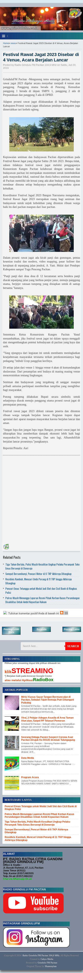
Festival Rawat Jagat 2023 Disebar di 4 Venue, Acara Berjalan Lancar (41, 57)
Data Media (27, 758)
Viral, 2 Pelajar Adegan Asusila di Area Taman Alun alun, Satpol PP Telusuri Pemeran (47, 719)
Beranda (42, 629)
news (13, 43)
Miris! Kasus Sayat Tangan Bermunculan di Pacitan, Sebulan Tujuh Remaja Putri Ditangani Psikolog (47, 700)
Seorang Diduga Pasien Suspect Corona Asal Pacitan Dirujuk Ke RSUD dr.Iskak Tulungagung (48, 738)
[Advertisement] (41, 498)
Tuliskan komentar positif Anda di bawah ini (33, 613)
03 (66, 613)
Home (6, 43)
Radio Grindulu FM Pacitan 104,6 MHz (41, 955)
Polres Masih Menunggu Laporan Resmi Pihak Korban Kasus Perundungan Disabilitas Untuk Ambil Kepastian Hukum (42, 600)
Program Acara (30, 777)
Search (73, 646)
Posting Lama (72, 629)
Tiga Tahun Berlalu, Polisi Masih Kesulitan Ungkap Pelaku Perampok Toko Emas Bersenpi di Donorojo (37, 823)
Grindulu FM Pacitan (47, 962)
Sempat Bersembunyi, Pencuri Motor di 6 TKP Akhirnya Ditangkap (38, 574)
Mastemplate (51, 966)
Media (50, 959)
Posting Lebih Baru (11, 631)
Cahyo (44, 959)
